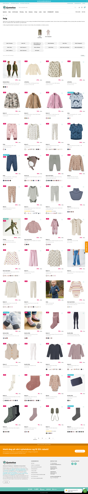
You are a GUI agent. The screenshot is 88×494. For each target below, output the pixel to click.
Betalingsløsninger (36, 467)
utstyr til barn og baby (13, 472)
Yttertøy (22, 12)
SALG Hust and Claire (64, 47)
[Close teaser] (84, 253)
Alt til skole (15, 12)
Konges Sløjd (5, 473)
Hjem (4, 15)
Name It (25, 472)
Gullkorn (23, 473)
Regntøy (13, 468)
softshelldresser (22, 468)
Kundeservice (77, 3)
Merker (57, 12)
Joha (11, 473)
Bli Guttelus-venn (79, 451)
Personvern (34, 472)
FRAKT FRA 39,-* (6, 3)
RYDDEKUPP (51, 12)
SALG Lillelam (37, 47)
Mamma (31, 12)
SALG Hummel (23, 50)
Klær (9, 12)
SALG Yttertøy (9, 43)
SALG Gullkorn (9, 50)
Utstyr (35, 12)
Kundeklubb (70, 3)
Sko (26, 12)
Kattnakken (18, 468)
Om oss (83, 11)
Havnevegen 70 (53, 472)
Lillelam (9, 473)
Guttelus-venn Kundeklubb (38, 474)
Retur (83, 3)
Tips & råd (33, 470)
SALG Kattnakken (78, 47)
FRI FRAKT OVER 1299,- (25, 3)
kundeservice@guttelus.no (55, 464)
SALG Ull (23, 43)
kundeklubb (12, 474)
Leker (40, 12)
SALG (44, 12)
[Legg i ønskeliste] (19, 62)
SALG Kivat (51, 47)
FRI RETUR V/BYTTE (15, 3)
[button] (34, 211)
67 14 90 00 (54, 463)
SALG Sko (65, 43)
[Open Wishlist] (81, 7)
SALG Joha (9, 47)
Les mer (6, 482)
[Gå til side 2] (53, 438)
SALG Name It (23, 47)
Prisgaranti (34, 468)
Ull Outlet (37, 50)
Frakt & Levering (35, 465)
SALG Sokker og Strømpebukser (37, 44)
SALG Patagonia (78, 43)
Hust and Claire (15, 473)
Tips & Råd (77, 11)
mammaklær (5, 472)
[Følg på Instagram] (75, 464)
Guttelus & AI (34, 476)
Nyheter (5, 12)
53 (49, 438)
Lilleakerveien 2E (53, 468)
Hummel (19, 473)
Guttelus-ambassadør (37, 478)
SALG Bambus (51, 43)
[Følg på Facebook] (72, 464)
